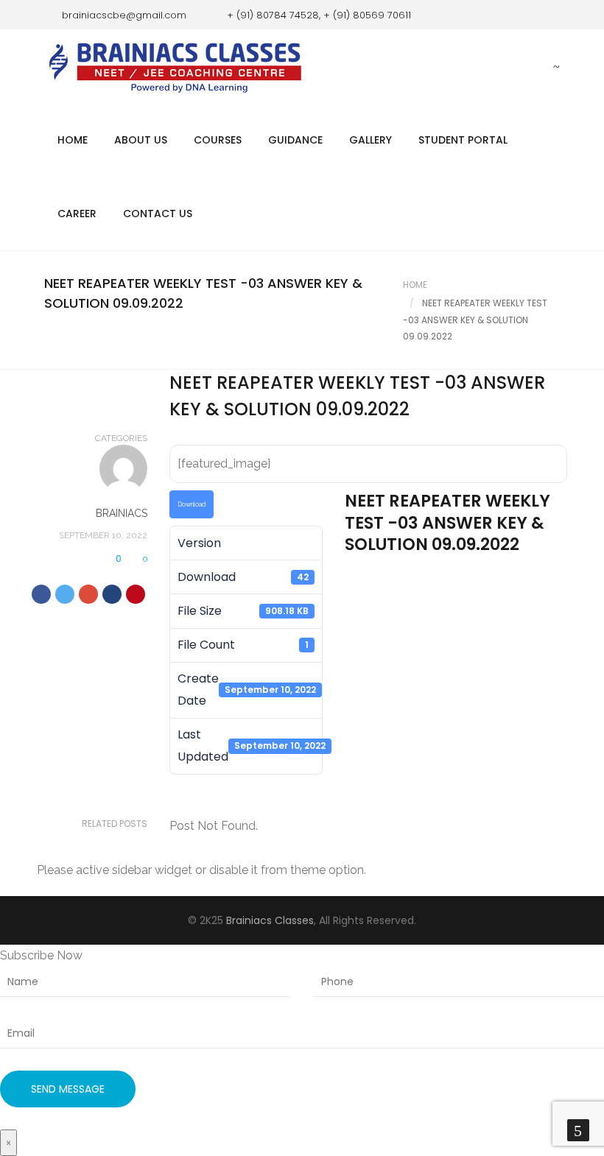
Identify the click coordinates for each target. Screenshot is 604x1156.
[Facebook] (527, 14)
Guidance (295, 140)
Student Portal (463, 140)
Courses (218, 140)
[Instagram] (549, 14)
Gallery (370, 140)
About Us (140, 140)
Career (76, 213)
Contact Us (157, 213)
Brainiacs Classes (270, 920)
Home (72, 140)
